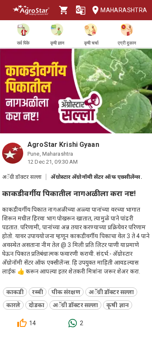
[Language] (80, 10)
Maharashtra (122, 10)
